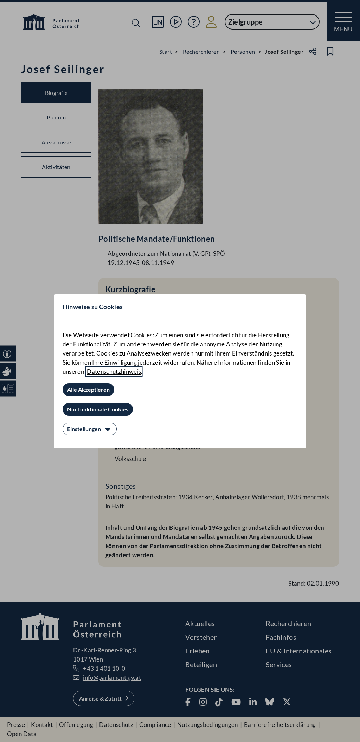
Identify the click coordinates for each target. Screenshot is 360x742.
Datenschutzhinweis (114, 371)
